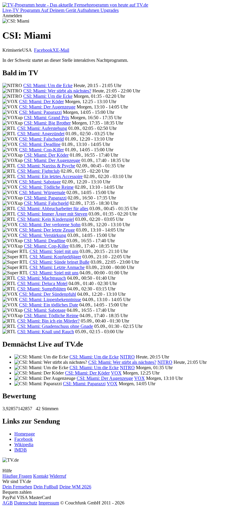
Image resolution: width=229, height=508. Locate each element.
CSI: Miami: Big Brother (47, 122)
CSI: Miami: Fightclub (38, 171)
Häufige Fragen (17, 476)
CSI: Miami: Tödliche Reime (46, 187)
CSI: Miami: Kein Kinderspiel (45, 219)
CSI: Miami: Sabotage (40, 181)
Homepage (24, 433)
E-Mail (62, 50)
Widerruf (57, 476)
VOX (116, 372)
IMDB (20, 449)
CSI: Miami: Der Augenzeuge (47, 106)
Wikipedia (23, 444)
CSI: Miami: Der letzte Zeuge (47, 229)
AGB (7, 502)
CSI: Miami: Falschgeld (41, 138)
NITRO (127, 356)
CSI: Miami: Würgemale (42, 192)
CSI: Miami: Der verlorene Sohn (50, 224)
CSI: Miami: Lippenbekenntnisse (50, 299)
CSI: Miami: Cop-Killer (41, 149)
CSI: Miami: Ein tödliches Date (48, 304)
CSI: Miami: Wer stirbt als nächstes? (57, 90)
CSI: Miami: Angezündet (40, 133)
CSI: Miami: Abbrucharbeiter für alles (52, 208)
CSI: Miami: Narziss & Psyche (46, 165)
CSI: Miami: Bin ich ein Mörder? (48, 320)
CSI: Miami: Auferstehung (42, 128)
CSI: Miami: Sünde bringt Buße (59, 262)
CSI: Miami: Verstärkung (42, 235)
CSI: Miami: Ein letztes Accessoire (50, 176)
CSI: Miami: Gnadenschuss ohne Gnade (55, 326)
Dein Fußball (45, 486)
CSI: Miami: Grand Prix (46, 117)
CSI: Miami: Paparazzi (40, 112)
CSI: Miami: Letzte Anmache (57, 267)
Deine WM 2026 (75, 486)
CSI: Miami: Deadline (40, 144)
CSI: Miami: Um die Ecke (47, 85)
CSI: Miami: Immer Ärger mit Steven (52, 213)
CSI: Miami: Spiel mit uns (54, 251)
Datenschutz (25, 502)
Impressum (48, 502)
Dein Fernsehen (17, 486)
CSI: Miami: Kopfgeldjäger (55, 256)
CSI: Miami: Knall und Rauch (45, 331)
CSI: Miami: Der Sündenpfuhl (47, 294)
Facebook (43, 50)
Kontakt (40, 476)
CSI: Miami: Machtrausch (41, 278)
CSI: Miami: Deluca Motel (42, 283)
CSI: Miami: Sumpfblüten (41, 288)
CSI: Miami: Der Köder (41, 101)
